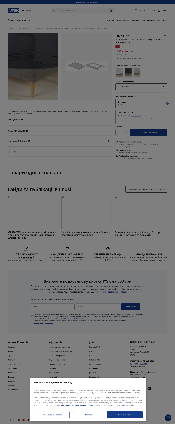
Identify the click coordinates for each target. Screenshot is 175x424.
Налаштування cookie (52, 415)
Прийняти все (124, 415)
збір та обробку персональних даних (77, 405)
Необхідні (89, 415)
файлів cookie (128, 405)
